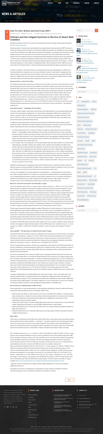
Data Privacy (93, 156)
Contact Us (69, 426)
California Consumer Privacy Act (86, 113)
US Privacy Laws (91, 196)
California (93, 109)
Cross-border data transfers (85, 144)
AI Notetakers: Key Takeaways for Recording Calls (85, 62)
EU (85, 160)
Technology (93, 192)
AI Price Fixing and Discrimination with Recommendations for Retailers (87, 44)
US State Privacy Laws (33, 414)
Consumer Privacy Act (83, 137)
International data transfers (85, 176)
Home (6, 21)
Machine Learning (82, 180)
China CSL (80, 129)
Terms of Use (62, 426)
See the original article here (18, 45)
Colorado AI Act (82, 133)
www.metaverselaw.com (84, 401)
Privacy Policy (55, 426)
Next (69, 380)
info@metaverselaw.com (85, 398)
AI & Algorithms (85, 101)
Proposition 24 (81, 184)
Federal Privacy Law (83, 164)
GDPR (79, 172)
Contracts (80, 140)
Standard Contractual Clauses (85, 188)
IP (95, 176)
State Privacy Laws (82, 192)
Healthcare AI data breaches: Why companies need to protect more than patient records (87, 70)
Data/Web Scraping (83, 152)
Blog (67, 3)
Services (50, 3)
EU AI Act (91, 160)
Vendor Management (83, 199)
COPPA (87, 140)
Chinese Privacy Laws (91, 129)
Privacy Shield (93, 180)
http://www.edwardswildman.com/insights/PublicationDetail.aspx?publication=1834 (40, 361)
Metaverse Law (16, 33)
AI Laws (94, 101)
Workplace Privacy (32, 417)
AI (78, 101)
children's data (87, 125)
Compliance (91, 133)
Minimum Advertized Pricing (43, 33)
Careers (86, 3)
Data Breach (93, 152)
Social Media (91, 184)
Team (59, 3)
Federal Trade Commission (84, 168)
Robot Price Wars (14, 21)
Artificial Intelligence (83, 109)
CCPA (79, 125)
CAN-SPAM (30, 397)
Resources (76, 3)
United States (81, 196)
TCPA (29, 412)
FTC (95, 168)
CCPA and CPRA (32, 399)
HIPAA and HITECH (32, 409)
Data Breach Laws (82, 156)
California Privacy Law (83, 117)
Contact (97, 3)
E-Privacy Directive (32, 404)
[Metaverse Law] (11, 3)
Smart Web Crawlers (56, 33)
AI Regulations (81, 105)
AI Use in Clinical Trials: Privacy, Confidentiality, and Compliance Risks (86, 80)
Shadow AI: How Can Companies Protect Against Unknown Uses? (87, 53)
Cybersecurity (81, 148)
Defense (80, 160)
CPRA (93, 140)
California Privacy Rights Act (85, 121)
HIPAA (84, 172)
